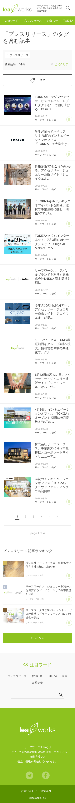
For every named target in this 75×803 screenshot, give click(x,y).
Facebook (46, 775)
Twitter (29, 775)
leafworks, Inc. (38, 798)
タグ (42, 80)
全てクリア (61, 64)
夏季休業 (37, 682)
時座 (64, 676)
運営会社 (46, 791)
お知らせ (52, 20)
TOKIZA (68, 20)
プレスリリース (32, 20)
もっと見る (37, 637)
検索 (68, 8)
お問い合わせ (29, 791)
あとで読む (69, 120)
